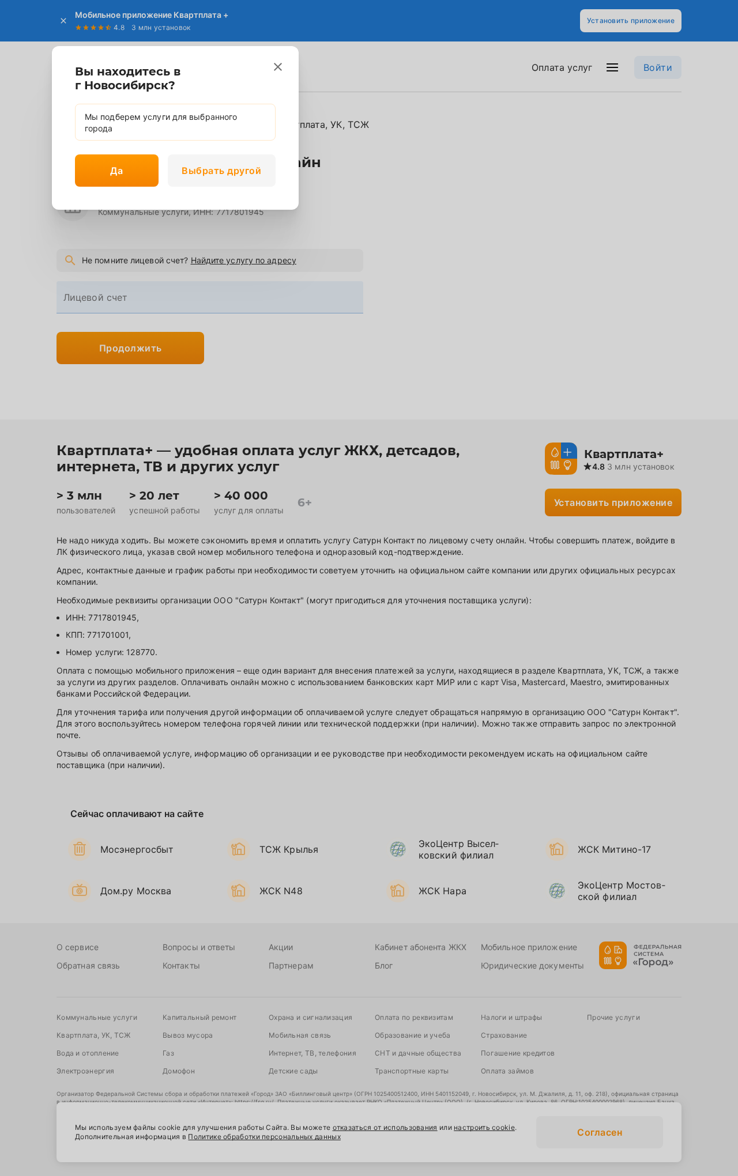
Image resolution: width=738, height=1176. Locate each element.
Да (116, 170)
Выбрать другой (221, 170)
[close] (278, 67)
